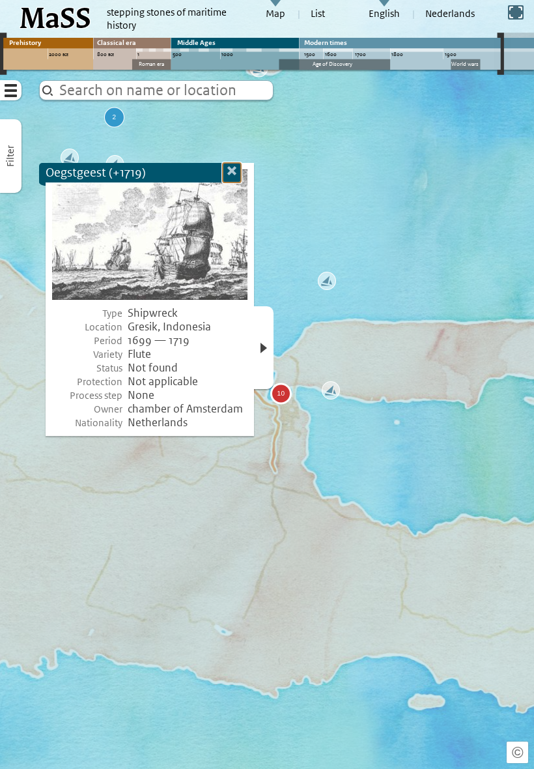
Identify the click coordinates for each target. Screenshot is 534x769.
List (318, 14)
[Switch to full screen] (516, 12)
